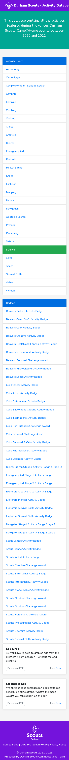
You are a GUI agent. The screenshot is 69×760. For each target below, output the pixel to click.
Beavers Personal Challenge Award (27, 360)
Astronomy (12, 69)
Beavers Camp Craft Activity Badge (27, 319)
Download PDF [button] (15, 668)
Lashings (11, 184)
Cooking (10, 118)
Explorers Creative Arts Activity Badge (29, 491)
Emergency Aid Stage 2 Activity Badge (29, 483)
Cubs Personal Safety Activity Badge (28, 442)
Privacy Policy (58, 744)
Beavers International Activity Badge (28, 352)
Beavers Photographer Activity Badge (28, 368)
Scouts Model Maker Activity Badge (27, 590)
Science (10, 249)
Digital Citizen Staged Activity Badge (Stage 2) (34, 467)
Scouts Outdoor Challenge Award (26, 598)
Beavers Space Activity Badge (24, 377)
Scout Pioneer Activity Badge (23, 549)
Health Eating (14, 168)
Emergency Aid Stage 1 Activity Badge (29, 475)
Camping (11, 102)
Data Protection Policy (34, 744)
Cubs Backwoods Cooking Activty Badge (30, 409)
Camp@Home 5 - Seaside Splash (25, 86)
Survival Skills (14, 274)
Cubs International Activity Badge (26, 418)
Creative (11, 135)
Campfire (11, 94)
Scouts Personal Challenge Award (26, 614)
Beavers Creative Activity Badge (25, 336)
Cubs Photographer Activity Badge (26, 450)
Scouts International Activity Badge (27, 582)
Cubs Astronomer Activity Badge (25, 401)
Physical (11, 225)
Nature (10, 200)
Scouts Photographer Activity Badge (27, 623)
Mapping (11, 192)
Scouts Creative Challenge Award (26, 565)
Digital (10, 143)
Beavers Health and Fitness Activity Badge (31, 344)
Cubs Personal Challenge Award (25, 434)
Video (9, 282)
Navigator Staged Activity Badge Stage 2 (30, 524)
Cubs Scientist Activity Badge (23, 459)
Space (9, 266)
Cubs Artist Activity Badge (22, 393)
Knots (9, 176)
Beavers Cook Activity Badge (23, 327)
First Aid (11, 159)
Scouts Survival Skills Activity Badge (28, 639)
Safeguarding (10, 744)
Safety (10, 241)
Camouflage (13, 77)
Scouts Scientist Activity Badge (25, 631)
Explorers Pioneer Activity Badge (25, 500)
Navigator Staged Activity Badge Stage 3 (30, 532)
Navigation (12, 208)
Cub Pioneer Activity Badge (22, 385)
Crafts (9, 127)
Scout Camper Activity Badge (23, 541)
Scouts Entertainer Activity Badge (26, 573)
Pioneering (12, 233)
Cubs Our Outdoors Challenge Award (28, 426)
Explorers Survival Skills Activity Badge (29, 508)
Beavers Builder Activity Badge (24, 311)
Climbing (11, 110)
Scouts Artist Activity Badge (23, 557)
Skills (9, 258)
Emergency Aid (15, 151)
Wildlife (11, 290)
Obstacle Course (16, 217)
